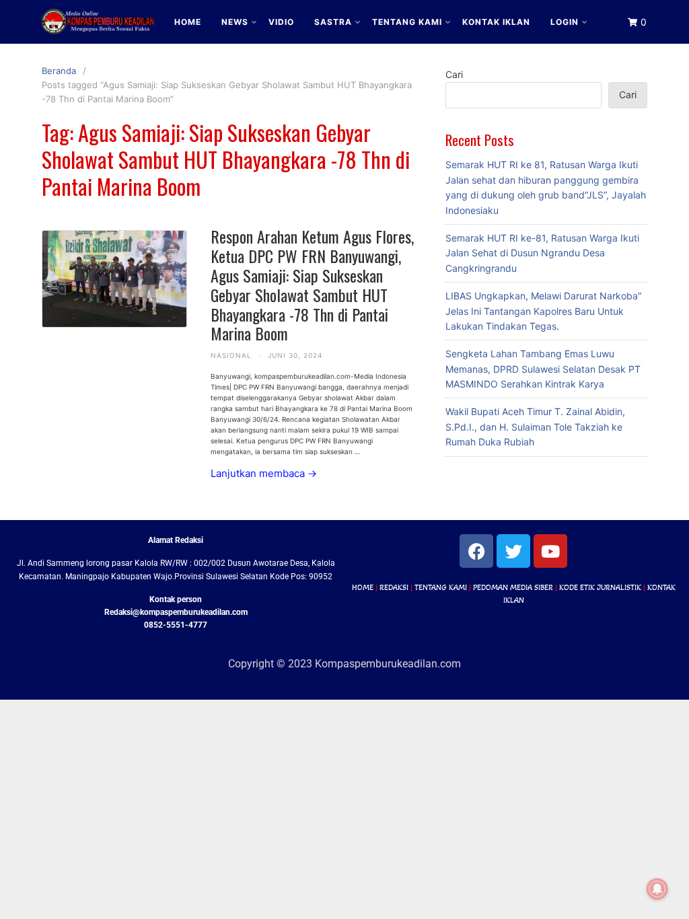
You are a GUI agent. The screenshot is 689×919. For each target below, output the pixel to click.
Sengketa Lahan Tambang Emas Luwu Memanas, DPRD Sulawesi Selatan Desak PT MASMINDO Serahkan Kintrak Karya (543, 369)
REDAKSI (393, 587)
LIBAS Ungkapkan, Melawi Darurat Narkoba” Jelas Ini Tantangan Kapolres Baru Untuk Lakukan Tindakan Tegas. (543, 311)
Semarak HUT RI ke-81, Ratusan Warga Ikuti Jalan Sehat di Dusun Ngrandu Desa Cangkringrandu (542, 253)
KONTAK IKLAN (496, 22)
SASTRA (333, 22)
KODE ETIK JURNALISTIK (600, 587)
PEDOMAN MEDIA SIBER (513, 587)
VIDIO (281, 22)
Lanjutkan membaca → (264, 473)
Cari (454, 74)
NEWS (234, 22)
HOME (187, 22)
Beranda (59, 70)
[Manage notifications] (657, 889)
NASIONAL (231, 355)
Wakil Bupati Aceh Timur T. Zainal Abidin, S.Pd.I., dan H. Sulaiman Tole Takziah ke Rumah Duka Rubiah (535, 426)
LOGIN (564, 22)
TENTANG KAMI (407, 22)
